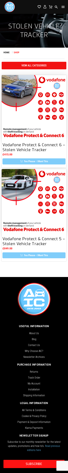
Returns (34, 371)
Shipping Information (34, 395)
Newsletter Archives (34, 356)
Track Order (34, 377)
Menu (63, 6)
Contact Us (34, 345)
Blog (34, 339)
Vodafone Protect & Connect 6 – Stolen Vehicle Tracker (33, 147)
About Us (34, 333)
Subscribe (34, 464)
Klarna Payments (34, 427)
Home (6, 52)
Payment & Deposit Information (34, 422)
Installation (34, 389)
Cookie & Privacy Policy (34, 416)
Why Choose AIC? (34, 351)
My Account (34, 383)
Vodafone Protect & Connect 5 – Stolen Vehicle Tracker (33, 241)
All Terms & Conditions (34, 410)
